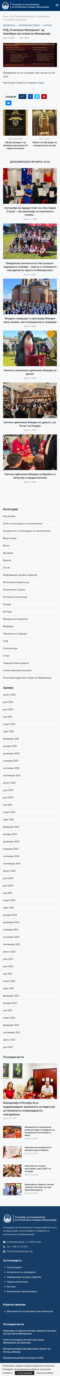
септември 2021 (11, 1032)
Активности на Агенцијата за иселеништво (27, 531)
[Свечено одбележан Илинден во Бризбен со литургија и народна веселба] (30, 452)
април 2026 (9, 724)
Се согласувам (24, 1373)
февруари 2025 (11, 827)
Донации (8, 553)
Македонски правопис (15, 619)
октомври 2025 (11, 768)
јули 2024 (8, 878)
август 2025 (9, 782)
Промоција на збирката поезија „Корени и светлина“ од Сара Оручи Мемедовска (39, 1187)
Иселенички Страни (14, 589)
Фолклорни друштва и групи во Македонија (27, 677)
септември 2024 (11, 863)
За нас (6, 567)
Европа (7, 560)
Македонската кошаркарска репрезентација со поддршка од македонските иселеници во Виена (40, 1131)
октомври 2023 (11, 937)
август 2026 (9, 694)
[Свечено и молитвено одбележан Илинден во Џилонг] (30, 348)
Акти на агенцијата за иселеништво (22, 523)
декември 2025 (11, 753)
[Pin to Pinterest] (44, 96)
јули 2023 (8, 959)
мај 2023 (7, 973)
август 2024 (9, 871)
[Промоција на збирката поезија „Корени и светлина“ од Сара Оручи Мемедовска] (12, 1189)
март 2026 (8, 731)
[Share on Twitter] (37, 96)
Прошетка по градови (15, 633)
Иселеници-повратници (16, 582)
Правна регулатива (17, 1281)
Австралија (9, 516)
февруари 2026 (11, 738)
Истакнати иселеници (15, 597)
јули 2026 (8, 702)
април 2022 (9, 1017)
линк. (41, 82)
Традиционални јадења (16, 663)
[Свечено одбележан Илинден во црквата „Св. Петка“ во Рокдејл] (30, 400)
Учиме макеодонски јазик (17, 670)
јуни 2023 (8, 966)
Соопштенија (10, 648)
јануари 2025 (10, 834)
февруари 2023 (11, 995)
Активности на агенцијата (21, 1272)
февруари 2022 (11, 1025)
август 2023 (9, 951)
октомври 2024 (11, 856)
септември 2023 (11, 944)
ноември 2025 (10, 760)
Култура (7, 611)
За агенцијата (14, 1267)
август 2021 (9, 1039)
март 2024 (8, 907)
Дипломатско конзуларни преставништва (30, 1311)
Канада (7, 604)
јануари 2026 (10, 746)
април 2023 (9, 981)
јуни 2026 (8, 709)
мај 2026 (7, 716)
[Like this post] (23, 96)
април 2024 (9, 900)
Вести (6, 545)
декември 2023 (11, 922)
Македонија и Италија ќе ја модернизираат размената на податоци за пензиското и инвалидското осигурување (29, 1108)
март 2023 (8, 988)
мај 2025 (7, 804)
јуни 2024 (8, 885)
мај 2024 (7, 893)
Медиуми (8, 626)
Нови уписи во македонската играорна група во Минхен (38, 1148)
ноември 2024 (10, 849)
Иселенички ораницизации (22, 1291)
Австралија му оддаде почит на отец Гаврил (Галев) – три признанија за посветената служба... (30, 211)
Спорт (6, 655)
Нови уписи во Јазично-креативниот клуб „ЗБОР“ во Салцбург (38, 1169)
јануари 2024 (10, 915)
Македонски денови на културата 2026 (23, 1358)
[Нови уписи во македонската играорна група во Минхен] (12, 1152)
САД (5, 641)
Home (5, 16)
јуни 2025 (8, 797)
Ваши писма (9, 538)
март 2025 (8, 819)
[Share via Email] (8, 102)
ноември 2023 (10, 929)
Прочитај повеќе (44, 1373)
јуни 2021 (8, 1047)
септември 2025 (11, 775)
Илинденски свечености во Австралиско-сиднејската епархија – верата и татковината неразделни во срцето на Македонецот (30, 267)
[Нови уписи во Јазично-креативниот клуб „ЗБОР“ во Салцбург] (12, 1171)
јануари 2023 (10, 1003)
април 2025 (9, 812)
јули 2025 (8, 790)
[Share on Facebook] (30, 96)
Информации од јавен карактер (20, 575)
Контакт (11, 1286)
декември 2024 (11, 841)
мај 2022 (7, 1010)
